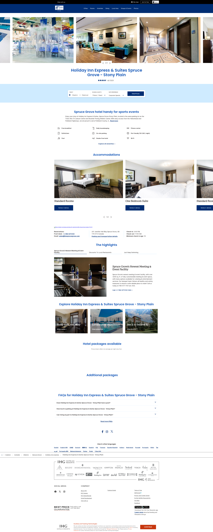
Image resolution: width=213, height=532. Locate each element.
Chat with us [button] (61, 2)
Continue (148, 527)
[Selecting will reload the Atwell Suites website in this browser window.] (122, 474)
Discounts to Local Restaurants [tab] (100, 252)
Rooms (92, 8)
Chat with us (84, 500)
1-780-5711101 (69, 234)
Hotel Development (86, 498)
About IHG (84, 490)
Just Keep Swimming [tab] (131, 252)
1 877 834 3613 (75, 508)
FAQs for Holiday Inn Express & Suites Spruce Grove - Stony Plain (106, 395)
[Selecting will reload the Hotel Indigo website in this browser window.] (119, 467)
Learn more (139, 512)
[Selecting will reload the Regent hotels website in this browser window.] (68, 467)
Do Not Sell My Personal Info (142, 498)
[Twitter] (59, 491)
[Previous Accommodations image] (104, 217)
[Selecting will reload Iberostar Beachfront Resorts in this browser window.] (60, 474)
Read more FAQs (106, 421)
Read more (114, 121)
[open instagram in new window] (106, 431)
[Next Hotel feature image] (109, 63)
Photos (136, 8)
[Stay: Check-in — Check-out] (79, 95)
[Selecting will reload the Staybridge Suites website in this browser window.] (132, 474)
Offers (86, 8)
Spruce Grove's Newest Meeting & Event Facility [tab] (69, 251)
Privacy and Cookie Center (142, 495)
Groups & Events (126, 8)
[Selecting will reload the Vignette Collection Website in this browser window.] (97, 467)
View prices (136, 94)
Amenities (100, 8)
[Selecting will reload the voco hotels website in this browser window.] (137, 467)
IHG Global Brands (86, 495)
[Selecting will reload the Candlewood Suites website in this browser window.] (152, 474)
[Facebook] (55, 491)
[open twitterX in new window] (111, 431)
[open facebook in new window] (101, 431)
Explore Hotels (112, 490)
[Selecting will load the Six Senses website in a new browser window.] (59, 467)
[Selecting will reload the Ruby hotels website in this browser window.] (145, 467)
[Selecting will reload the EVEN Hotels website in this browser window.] (79, 474)
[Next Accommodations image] (111, 217)
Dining (107, 8)
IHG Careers (84, 493)
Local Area (115, 8)
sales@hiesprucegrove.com (69, 236)
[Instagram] (64, 491)
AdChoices (137, 493)
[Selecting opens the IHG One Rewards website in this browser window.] (146, 479)
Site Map (136, 500)
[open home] (2, 454)
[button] (155, 2)
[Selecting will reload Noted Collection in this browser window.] (128, 467)
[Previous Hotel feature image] (103, 63)
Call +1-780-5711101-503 (121, 290)
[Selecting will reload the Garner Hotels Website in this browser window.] (106, 474)
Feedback (137, 503)
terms (131, 527)
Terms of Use (138, 490)
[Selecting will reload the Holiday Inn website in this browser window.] (97, 474)
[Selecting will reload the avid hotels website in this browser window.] (114, 474)
